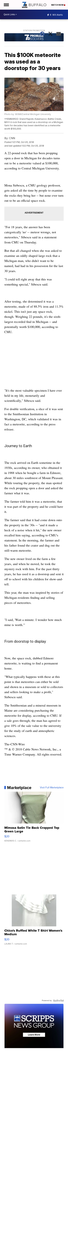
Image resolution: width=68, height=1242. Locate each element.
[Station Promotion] (34, 37)
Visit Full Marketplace (52, 787)
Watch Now (57, 5)
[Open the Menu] (6, 5)
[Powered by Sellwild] (58, 1000)
